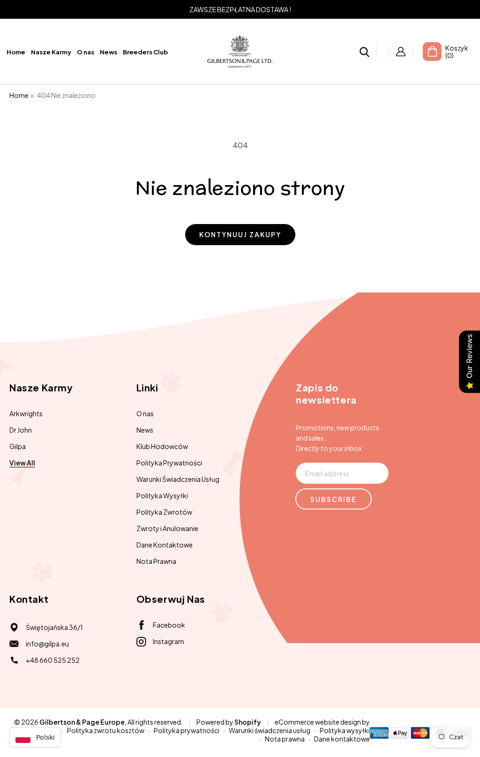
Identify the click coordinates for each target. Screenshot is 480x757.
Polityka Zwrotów (164, 512)
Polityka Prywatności (169, 462)
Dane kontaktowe (342, 739)
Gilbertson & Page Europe (82, 722)
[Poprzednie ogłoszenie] (26, 9)
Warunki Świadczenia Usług (177, 479)
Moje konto (401, 51)
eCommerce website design (318, 722)
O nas (145, 413)
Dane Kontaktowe (164, 544)
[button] (364, 53)
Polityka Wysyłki (162, 495)
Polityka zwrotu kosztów (105, 730)
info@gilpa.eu (47, 643)
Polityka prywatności (186, 730)
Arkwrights (26, 413)
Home (19, 95)
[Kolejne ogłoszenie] (453, 9)
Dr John (20, 430)
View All (22, 462)
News (144, 430)
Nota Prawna (156, 561)
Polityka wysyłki (345, 730)
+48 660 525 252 (53, 660)
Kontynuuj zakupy (240, 234)
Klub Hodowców (162, 446)
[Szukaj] (364, 52)
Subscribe (333, 499)
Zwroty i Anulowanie (167, 528)
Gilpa (17, 446)
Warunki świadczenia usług (269, 730)
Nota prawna (285, 739)
